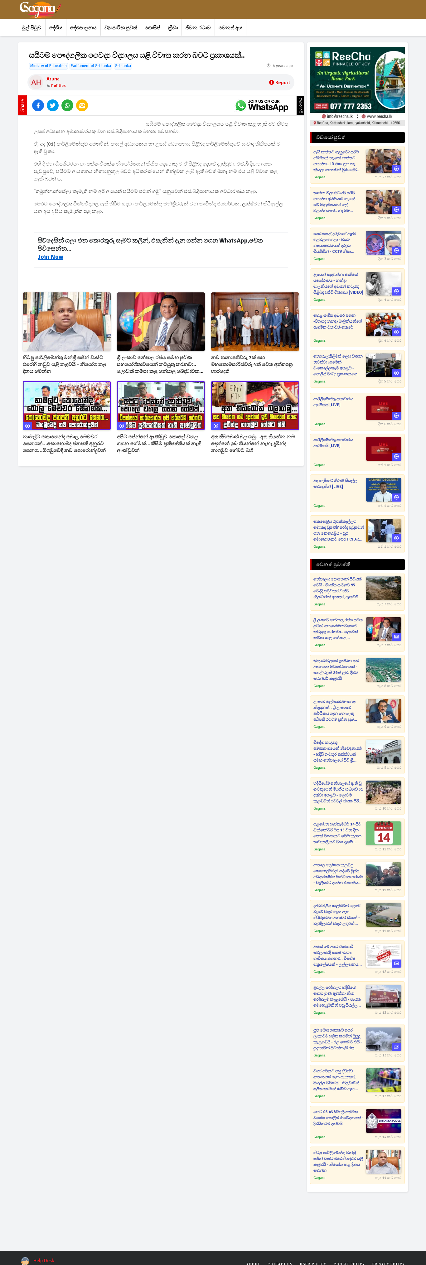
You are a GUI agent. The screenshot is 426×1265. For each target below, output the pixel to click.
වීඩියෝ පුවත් (330, 137)
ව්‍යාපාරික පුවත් (120, 28)
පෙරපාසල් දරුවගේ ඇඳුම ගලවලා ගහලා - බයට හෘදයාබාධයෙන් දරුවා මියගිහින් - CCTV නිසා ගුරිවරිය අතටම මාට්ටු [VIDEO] (334, 243)
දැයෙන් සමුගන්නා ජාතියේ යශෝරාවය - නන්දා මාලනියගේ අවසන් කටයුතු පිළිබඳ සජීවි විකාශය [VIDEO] (338, 283)
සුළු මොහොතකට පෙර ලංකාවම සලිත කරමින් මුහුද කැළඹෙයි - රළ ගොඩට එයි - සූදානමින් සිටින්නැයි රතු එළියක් (337, 1039)
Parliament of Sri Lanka (91, 65)
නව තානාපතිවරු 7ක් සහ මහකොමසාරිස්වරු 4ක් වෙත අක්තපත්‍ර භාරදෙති (252, 364)
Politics (58, 85)
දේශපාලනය (83, 28)
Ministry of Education (48, 65)
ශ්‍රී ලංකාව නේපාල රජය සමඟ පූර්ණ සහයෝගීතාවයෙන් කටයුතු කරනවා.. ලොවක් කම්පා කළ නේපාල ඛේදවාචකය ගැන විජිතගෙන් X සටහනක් (160, 364)
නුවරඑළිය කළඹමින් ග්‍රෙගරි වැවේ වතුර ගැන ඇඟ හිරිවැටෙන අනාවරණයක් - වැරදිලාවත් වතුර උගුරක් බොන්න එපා (337, 915)
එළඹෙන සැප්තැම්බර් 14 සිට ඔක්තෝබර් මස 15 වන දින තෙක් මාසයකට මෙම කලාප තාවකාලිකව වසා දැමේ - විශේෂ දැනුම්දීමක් (337, 833)
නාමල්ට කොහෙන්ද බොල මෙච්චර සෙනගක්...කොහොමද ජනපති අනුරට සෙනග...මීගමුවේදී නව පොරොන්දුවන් (64, 444)
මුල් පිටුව (31, 28)
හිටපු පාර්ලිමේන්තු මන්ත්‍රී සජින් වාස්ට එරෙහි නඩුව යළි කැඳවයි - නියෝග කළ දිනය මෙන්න (64, 364)
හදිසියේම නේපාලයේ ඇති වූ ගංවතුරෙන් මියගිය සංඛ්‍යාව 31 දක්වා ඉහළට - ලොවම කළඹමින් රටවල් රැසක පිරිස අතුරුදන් (338, 792)
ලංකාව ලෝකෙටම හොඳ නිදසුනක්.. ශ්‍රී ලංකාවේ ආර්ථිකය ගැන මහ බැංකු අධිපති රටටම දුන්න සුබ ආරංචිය (334, 711)
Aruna (53, 79)
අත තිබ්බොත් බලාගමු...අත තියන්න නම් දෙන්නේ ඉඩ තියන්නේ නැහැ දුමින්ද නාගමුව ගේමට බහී (253, 444)
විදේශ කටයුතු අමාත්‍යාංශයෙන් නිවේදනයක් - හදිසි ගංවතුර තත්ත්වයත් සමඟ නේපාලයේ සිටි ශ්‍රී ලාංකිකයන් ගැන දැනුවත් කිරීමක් (337, 751)
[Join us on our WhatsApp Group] (262, 105)
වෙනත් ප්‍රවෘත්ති (333, 564)
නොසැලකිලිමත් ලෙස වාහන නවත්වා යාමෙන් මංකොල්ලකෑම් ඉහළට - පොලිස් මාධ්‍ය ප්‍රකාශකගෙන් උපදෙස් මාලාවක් (338, 365)
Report (282, 82)
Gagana (319, 177)
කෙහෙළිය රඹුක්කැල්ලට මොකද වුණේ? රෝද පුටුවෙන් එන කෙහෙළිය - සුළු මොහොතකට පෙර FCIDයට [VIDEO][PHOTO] (338, 530)
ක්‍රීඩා (173, 28)
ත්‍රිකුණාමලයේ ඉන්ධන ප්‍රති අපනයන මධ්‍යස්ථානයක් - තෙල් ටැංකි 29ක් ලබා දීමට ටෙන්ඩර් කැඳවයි (336, 669)
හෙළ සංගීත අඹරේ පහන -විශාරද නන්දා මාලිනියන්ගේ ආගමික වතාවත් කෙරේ (337, 321)
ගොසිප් (152, 28)
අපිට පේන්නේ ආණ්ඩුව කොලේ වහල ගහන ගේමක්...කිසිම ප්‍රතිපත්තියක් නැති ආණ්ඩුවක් (159, 444)
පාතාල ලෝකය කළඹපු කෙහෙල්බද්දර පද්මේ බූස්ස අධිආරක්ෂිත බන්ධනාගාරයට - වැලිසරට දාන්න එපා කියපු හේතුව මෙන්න (338, 874)
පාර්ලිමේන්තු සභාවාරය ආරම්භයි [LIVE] (333, 402)
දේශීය (55, 28)
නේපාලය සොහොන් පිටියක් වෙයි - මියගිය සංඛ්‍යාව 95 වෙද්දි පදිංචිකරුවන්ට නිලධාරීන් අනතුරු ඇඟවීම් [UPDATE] (337, 588)
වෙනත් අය (230, 28)
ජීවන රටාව (198, 28)
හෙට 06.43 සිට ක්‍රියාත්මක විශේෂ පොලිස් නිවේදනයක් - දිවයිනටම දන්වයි (338, 1117)
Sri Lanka (123, 65)
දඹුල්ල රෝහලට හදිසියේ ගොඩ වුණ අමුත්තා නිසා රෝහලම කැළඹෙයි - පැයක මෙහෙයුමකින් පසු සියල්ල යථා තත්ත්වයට (337, 996)
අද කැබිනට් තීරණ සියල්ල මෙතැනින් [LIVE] (335, 483)
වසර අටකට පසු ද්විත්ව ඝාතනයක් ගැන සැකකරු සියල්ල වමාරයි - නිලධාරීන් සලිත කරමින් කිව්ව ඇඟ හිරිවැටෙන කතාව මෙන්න (336, 1080)
